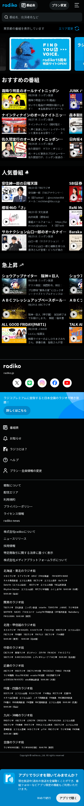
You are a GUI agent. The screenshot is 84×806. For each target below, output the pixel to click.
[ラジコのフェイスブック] (54, 383)
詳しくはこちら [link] (16, 410)
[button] (69, 28)
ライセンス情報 (14, 513)
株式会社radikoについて (19, 531)
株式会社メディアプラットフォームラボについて (35, 560)
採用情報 (9, 546)
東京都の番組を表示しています (24, 28)
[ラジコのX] (17, 383)
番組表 (30, 5)
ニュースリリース (15, 538)
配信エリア (11, 492)
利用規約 (9, 499)
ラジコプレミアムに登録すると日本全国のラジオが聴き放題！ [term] (41, 400)
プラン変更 (59, 5)
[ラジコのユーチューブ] (67, 383)
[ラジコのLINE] (29, 383)
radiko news (12, 520)
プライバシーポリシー (18, 506)
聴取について (12, 485)
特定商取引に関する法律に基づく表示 (28, 553)
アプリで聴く (68, 798)
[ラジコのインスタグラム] (42, 382)
